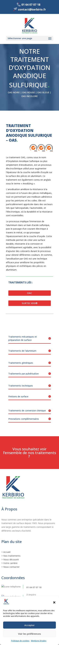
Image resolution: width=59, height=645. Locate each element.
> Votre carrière (9, 563)
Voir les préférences (29, 633)
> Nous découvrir (10, 559)
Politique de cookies (20, 640)
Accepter (29, 625)
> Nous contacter (10, 566)
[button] (54, 602)
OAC (29, 292)
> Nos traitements (10, 555)
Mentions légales (38, 640)
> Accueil (5, 551)
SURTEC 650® (29, 303)
